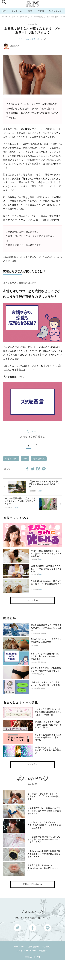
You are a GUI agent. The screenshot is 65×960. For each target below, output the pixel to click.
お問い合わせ (33, 946)
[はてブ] (38, 468)
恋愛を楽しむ (24, 17)
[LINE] (43, 468)
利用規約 (46, 946)
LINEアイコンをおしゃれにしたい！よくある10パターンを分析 (45, 683)
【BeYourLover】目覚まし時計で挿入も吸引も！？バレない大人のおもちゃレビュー (43, 854)
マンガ (41, 11)
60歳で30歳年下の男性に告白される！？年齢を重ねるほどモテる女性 (46, 568)
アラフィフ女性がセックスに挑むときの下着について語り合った (46, 669)
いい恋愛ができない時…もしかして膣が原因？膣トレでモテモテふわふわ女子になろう (43, 839)
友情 (25, 459)
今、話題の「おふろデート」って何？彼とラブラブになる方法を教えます (43, 796)
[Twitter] (32, 468)
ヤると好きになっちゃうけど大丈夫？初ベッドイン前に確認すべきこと (46, 584)
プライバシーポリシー (26, 950)
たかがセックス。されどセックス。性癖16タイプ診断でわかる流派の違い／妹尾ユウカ (44, 825)
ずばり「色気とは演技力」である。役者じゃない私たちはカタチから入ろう (46, 553)
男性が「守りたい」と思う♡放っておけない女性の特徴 (46, 640)
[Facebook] (27, 468)
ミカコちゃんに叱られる (29, 39)
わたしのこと (55, 11)
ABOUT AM (19, 946)
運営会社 (43, 950)
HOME (4, 16)
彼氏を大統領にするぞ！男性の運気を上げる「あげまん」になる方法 (46, 627)
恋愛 (3, 11)
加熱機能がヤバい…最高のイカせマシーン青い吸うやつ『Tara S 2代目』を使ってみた (44, 811)
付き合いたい (11, 459)
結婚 (30, 11)
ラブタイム (16, 11)
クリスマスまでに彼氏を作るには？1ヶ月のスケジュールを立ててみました (45, 656)
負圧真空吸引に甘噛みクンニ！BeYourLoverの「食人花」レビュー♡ (43, 868)
